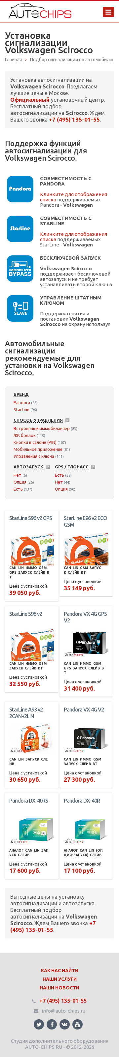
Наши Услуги (60, 979)
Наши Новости (59, 987)
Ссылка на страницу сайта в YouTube (77, 1024)
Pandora (22, 402)
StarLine (21, 409)
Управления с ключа (34, 456)
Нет (17, 475)
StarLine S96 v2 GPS (30, 518)
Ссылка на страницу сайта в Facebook (52, 1024)
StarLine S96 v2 (25, 614)
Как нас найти (59, 970)
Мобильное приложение (38, 449)
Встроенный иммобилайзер (42, 428)
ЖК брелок (25, 435)
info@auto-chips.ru (63, 1011)
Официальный (30, 100)
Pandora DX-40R (82, 801)
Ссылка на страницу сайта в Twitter (39, 1024)
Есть (18, 489)
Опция (20, 482)
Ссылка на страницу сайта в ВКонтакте (65, 1024)
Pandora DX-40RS (28, 801)
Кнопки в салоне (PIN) (35, 442)
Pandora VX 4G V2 (84, 710)
